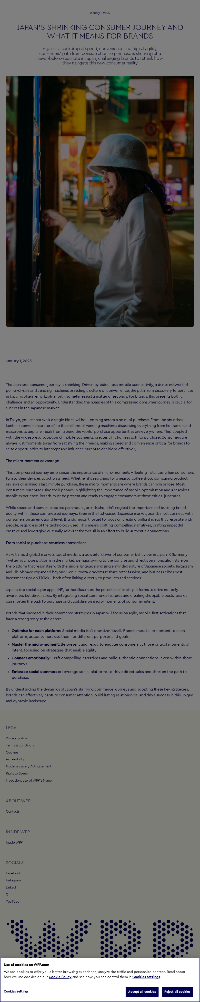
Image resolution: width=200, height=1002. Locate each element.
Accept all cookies (142, 991)
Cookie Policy (60, 977)
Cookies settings (146, 977)
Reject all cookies (177, 991)
